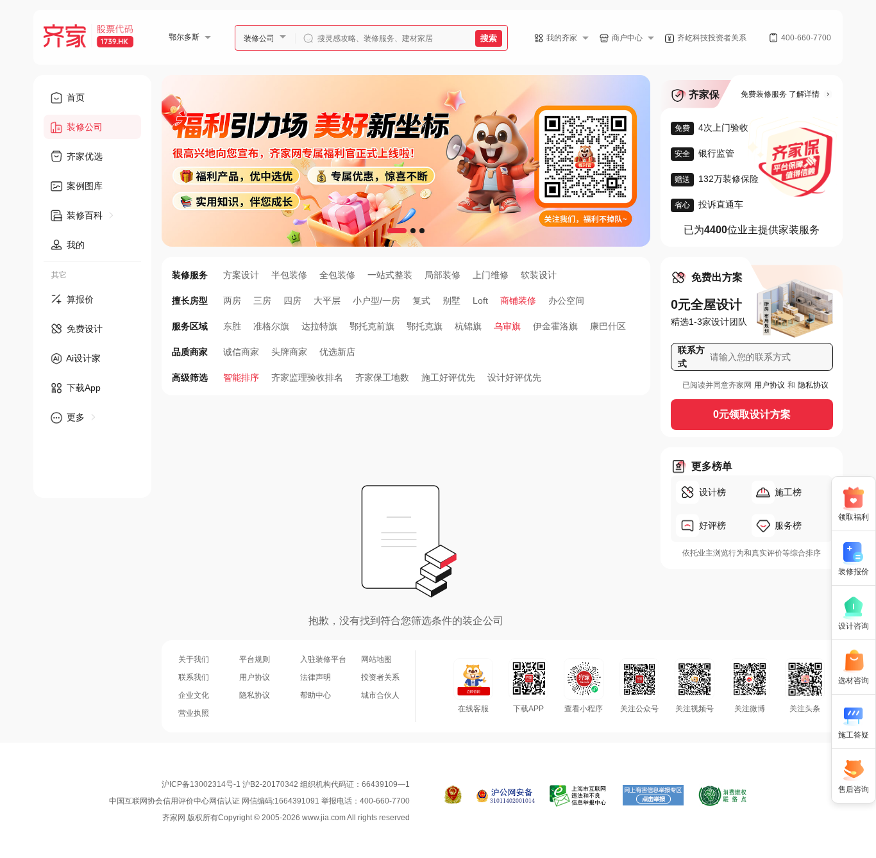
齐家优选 (83, 156)
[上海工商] (453, 796)
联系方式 (691, 356)
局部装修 (442, 275)
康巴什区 (608, 326)
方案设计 (241, 275)
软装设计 (539, 275)
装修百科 (84, 215)
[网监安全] (505, 796)
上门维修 (491, 275)
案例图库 (83, 186)
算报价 (79, 299)
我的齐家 (561, 37)
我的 (74, 245)
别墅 (451, 300)
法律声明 (315, 677)
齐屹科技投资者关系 (711, 37)
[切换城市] (213, 37)
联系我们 (193, 677)
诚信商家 (241, 352)
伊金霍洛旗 (555, 326)
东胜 (232, 326)
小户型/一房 (376, 300)
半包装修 (289, 275)
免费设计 (83, 329)
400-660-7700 (806, 37)
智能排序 (241, 377)
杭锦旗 (468, 326)
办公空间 (566, 300)
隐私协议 (813, 385)
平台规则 (254, 659)
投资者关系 (380, 677)
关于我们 (193, 659)
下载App (82, 388)
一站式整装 (389, 275)
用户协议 (769, 385)
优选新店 (337, 352)
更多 (75, 417)
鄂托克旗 (424, 326)
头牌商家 (289, 352)
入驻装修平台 (323, 659)
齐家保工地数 (382, 377)
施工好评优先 (448, 377)
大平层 (327, 300)
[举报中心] (578, 796)
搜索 (488, 38)
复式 (421, 300)
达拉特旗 (319, 326)
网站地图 (376, 659)
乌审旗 (507, 326)
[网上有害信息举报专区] (653, 796)
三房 (262, 300)
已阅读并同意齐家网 (717, 385)
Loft (480, 300)
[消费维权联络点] (722, 796)
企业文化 (193, 695)
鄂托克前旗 (372, 326)
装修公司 (259, 38)
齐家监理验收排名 (307, 377)
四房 (292, 300)
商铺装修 (518, 300)
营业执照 (193, 713)
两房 (232, 300)
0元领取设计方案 (752, 414)
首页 (74, 97)
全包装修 (337, 275)
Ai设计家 (82, 358)
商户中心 (627, 37)
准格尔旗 (271, 326)
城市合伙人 (380, 695)
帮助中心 (315, 695)
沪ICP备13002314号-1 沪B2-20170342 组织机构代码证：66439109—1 (286, 784)
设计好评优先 (514, 377)
